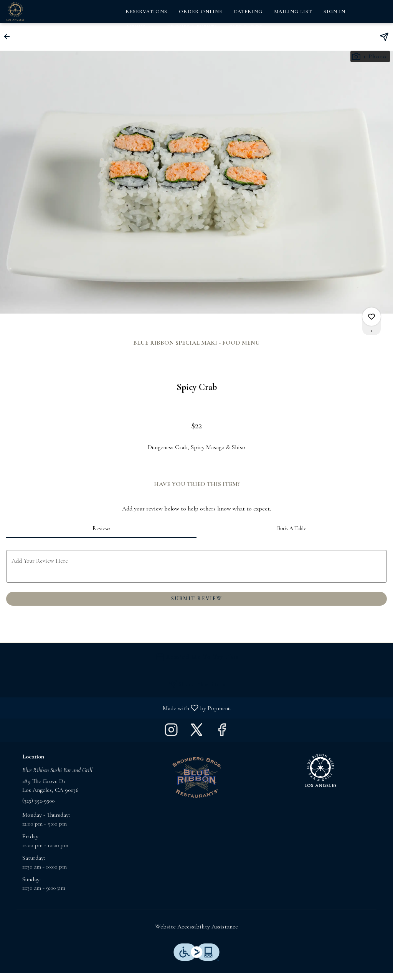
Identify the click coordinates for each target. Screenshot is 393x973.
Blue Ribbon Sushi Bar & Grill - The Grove (320, 770)
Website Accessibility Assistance (196, 926)
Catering (248, 11)
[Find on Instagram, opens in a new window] (171, 732)
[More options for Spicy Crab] (371, 316)
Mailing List (293, 11)
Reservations (146, 11)
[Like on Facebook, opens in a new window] (222, 732)
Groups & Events (192, 27)
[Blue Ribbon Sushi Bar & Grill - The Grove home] (40, 11)
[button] (141, 27)
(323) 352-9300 (38, 801)
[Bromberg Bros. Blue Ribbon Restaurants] (196, 777)
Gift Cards (246, 27)
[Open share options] (384, 37)
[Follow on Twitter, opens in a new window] (196, 732)
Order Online (200, 11)
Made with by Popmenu (118, 707)
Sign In (334, 11)
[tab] (101, 528)
